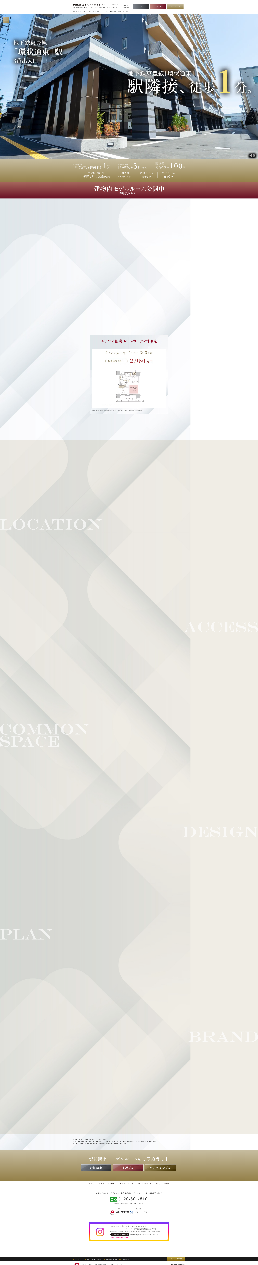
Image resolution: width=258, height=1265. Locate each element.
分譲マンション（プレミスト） (82, 11)
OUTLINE (165, 1183)
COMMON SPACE (124, 1183)
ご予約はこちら (113, 294)
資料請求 (141, 6)
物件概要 (126, 7)
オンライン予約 (175, 6)
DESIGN (137, 1183)
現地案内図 (127, 5)
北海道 (97, 11)
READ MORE (22, 579)
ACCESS (111, 1183)
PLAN (146, 1183)
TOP (90, 1183)
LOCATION (100, 1183)
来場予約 (158, 6)
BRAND (155, 1183)
